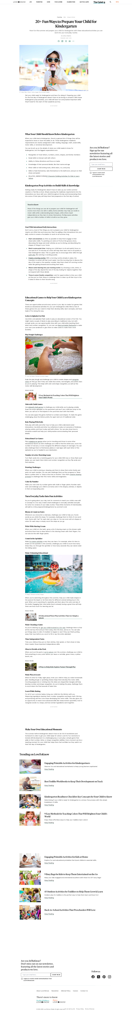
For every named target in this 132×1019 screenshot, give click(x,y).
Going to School (71, 17)
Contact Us (84, 991)
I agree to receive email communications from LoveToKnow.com (98, 174)
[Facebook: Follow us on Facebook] (93, 976)
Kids (64, 17)
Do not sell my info (70, 1009)
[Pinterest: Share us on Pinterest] (66, 41)
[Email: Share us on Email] (70, 41)
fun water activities (36, 541)
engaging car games (35, 441)
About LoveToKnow (43, 991)
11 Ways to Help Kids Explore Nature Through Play (57, 667)
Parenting (59, 17)
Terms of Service (89, 1009)
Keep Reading (49, 769)
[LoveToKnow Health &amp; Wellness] (43, 1001)
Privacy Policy (80, 1009)
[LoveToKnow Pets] (59, 1001)
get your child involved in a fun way (53, 628)
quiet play (31, 255)
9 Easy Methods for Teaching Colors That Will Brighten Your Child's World (59, 396)
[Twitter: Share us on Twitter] (62, 41)
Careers (75, 991)
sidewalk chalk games (35, 407)
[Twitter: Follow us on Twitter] (98, 976)
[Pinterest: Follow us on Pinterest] (104, 976)
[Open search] (110, 2)
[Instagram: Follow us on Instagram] (109, 976)
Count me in (101, 169)
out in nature (48, 652)
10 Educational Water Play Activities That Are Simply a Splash (59, 617)
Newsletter (55, 991)
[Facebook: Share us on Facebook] (59, 41)
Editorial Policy (66, 991)
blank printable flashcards (67, 325)
